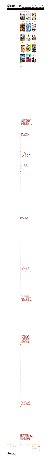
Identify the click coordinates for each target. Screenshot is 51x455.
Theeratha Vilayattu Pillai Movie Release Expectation (27, 386)
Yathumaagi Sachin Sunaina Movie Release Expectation (27, 436)
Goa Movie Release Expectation (24, 153)
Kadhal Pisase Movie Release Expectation (25, 181)
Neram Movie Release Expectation (22, 21)
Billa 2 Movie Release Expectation (24, 122)
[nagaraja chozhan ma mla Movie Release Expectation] (28, 20)
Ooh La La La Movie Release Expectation (25, 298)
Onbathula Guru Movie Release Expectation (26, 297)
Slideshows (38, 7)
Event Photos (14, 446)
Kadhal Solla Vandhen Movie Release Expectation (26, 182)
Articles (38, 445)
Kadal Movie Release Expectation (24, 179)
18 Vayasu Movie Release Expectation (25, 68)
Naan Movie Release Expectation (24, 272)
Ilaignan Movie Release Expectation (25, 164)
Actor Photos (14, 444)
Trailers (20, 444)
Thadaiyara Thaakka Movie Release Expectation (26, 379)
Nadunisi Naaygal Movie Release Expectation (26, 275)
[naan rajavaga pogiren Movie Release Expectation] (28, 41)
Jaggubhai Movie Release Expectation (25, 174)
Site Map (39, 450)
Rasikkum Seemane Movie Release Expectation (26, 339)
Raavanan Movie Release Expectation (25, 335)
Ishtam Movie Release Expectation (25, 169)
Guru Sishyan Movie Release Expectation (25, 157)
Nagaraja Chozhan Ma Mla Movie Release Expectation (28, 21)
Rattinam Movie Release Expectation (25, 340)
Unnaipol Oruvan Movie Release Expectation (26, 402)
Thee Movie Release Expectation (24, 385)
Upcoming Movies (33, 445)
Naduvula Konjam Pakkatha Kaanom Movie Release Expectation (28, 276)
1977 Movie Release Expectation (24, 69)
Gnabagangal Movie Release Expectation (25, 152)
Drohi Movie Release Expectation (24, 135)
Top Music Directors (34, 448)
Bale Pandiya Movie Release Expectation (25, 120)
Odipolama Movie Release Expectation (25, 295)
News (27, 7)
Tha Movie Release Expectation (24, 377)
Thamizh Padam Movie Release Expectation (26, 384)
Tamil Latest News (9, 444)
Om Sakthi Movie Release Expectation (25, 296)
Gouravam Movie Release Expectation (22, 53)
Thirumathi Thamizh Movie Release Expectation (34, 43)
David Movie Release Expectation (24, 133)
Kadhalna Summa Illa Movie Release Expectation (26, 184)
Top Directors (33, 447)
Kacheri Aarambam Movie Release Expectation (26, 178)
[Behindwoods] (14, 6)
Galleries (31, 7)
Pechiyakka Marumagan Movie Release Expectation (34, 32)
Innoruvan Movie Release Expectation (25, 167)
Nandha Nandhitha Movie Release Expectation (26, 280)
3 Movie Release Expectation (24, 70)
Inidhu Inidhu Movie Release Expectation (25, 166)
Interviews (35, 7)
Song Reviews (27, 445)
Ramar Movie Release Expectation (25, 338)
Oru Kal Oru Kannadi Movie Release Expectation (26, 300)
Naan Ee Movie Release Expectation (25, 269)
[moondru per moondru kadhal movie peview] (34, 20)
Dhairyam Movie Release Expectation (25, 134)
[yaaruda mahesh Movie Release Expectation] (22, 41)
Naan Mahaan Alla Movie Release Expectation (26, 271)
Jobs (38, 448)
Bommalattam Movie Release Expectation (25, 123)
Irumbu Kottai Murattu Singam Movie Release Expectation (27, 168)
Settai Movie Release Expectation (34, 53)
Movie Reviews (27, 444)
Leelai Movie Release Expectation (24, 218)
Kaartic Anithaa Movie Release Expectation (25, 177)
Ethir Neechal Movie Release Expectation (28, 31)
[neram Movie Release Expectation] (22, 20)
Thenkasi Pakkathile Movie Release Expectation (26, 388)
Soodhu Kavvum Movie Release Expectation (22, 31)
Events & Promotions (40, 447)
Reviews (42, 7)
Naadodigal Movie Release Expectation (25, 267)
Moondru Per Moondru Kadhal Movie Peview (34, 21)
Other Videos (20, 445)
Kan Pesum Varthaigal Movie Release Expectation (34, 63)
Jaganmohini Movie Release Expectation (25, 173)
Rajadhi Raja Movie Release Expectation (25, 336)
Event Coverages (39, 443)
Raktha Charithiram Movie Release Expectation (26, 337)
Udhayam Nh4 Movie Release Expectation (28, 53)
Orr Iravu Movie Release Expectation (25, 299)
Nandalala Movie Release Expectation (25, 279)
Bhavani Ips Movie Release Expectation (25, 121)
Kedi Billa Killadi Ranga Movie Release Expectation (28, 63)
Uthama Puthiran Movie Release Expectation (26, 404)
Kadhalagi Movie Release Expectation (25, 183)
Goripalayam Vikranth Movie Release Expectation (26, 154)
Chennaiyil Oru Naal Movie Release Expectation (22, 63)
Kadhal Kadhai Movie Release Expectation (25, 180)
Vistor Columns (39, 446)
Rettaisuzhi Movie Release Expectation (25, 342)
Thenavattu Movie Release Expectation (25, 387)
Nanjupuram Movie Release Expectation (25, 281)
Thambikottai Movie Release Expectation (25, 381)
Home (24, 7)
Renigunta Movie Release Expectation (25, 341)
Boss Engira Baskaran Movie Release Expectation (26, 124)
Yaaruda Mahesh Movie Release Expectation (22, 43)
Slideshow (39, 444)
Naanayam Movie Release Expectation (25, 274)
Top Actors (33, 446)
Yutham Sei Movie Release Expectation (25, 439)
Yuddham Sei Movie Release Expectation (25, 438)
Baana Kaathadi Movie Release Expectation (26, 119)
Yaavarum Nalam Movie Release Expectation (26, 435)
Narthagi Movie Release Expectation (25, 282)
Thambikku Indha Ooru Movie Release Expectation (26, 380)
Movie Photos (14, 445)
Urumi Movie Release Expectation (24, 403)
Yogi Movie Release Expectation (24, 437)
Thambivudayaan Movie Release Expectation (26, 383)
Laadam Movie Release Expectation (25, 217)
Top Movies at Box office (34, 444)
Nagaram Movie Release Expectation (25, 278)
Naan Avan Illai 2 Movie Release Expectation (26, 268)
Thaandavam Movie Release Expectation (25, 378)
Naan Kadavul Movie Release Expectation (25, 270)
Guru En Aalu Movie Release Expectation (25, 156)
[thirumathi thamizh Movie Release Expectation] (34, 41)
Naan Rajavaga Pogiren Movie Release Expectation (28, 43)
